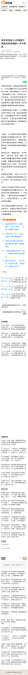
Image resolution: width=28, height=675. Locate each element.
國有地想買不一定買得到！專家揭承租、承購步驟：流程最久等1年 (15, 263)
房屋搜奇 (21, 6)
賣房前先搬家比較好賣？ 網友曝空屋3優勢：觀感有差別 (15, 244)
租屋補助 (18, 10)
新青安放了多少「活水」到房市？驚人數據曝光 (15, 235)
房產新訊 (4, 6)
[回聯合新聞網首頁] (3, 2)
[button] (26, 3)
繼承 (11, 10)
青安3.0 (4, 10)
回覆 (25, 558)
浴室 (25, 10)
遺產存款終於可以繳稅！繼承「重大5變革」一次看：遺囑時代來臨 (15, 227)
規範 (3, 558)
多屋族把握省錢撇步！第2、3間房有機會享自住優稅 (15, 253)
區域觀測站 (13, 6)
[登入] (23, 3)
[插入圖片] (20, 558)
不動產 (4, 272)
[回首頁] (6, 2)
